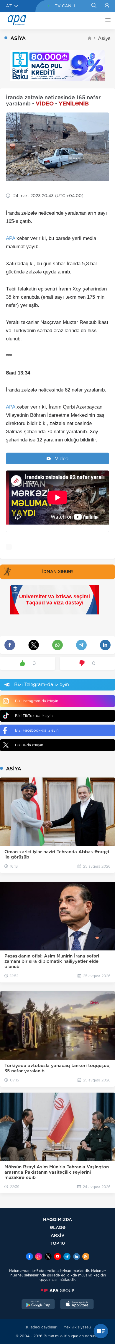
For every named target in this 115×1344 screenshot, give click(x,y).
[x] (48, 1257)
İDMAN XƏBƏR (57, 571)
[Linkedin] (76, 1257)
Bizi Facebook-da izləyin (36, 730)
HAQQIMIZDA (57, 1219)
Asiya (104, 38)
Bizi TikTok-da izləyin (33, 715)
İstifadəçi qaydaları (41, 1327)
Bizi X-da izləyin (29, 745)
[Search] (93, 6)
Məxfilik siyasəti (77, 1327)
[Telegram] (66, 1257)
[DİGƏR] (106, 21)
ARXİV (58, 1235)
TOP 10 (57, 1243)
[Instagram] (38, 1257)
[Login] (107, 6)
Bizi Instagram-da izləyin (36, 701)
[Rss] (85, 1257)
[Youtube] (57, 1257)
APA (10, 238)
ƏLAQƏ (57, 1227)
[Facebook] (29, 1257)
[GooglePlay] (38, 1305)
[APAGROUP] (57, 1290)
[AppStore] (77, 1305)
